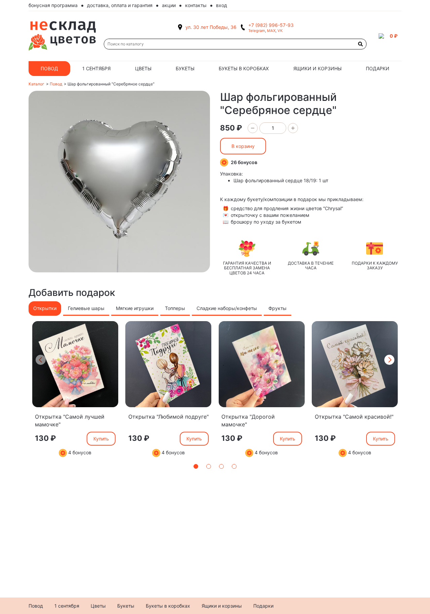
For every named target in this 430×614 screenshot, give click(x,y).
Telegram (256, 30)
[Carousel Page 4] (234, 466)
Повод (49, 68)
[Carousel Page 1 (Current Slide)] (196, 466)
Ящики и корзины (317, 68)
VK (280, 30)
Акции (169, 5)
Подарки (377, 68)
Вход (221, 5)
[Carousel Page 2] (208, 466)
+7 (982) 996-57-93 (271, 25)
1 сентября (96, 68)
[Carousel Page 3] (221, 466)
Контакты (196, 5)
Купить (101, 439)
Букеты (185, 68)
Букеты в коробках (244, 68)
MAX (271, 30)
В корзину (243, 146)
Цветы (143, 68)
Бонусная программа (53, 5)
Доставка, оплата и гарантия (120, 5)
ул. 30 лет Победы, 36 (210, 27)
